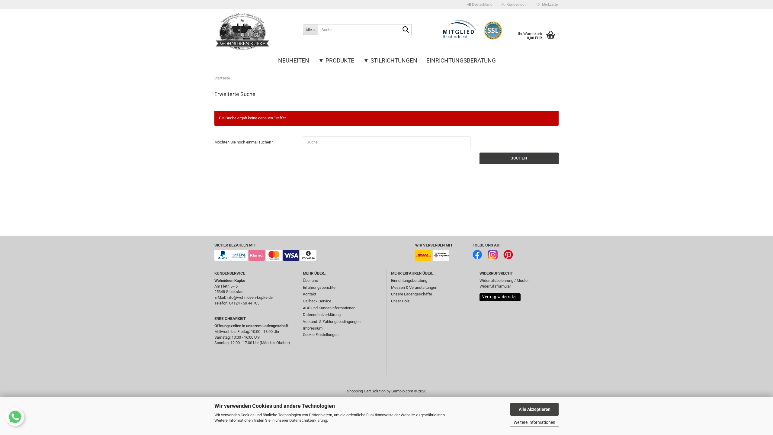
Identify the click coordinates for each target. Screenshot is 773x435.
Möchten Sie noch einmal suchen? (243, 142)
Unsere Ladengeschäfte (411, 294)
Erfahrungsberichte (319, 287)
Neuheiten (293, 60)
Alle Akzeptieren (534, 409)
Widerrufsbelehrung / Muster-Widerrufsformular (505, 283)
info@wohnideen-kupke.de (250, 297)
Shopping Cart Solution (366, 391)
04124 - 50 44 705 (244, 303)
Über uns (310, 280)
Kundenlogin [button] (516, 4)
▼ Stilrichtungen (390, 60)
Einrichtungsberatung (461, 60)
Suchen (519, 158)
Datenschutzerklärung (308, 420)
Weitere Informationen (534, 422)
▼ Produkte (336, 60)
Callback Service (317, 301)
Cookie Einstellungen (320, 334)
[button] (480, 4)
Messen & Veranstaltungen (414, 287)
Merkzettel (549, 4)
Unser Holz (400, 301)
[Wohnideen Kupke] (254, 31)
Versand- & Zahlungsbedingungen (332, 321)
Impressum (312, 328)
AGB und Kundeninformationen (329, 308)
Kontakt (309, 294)
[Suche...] (406, 29)
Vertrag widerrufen (500, 297)
